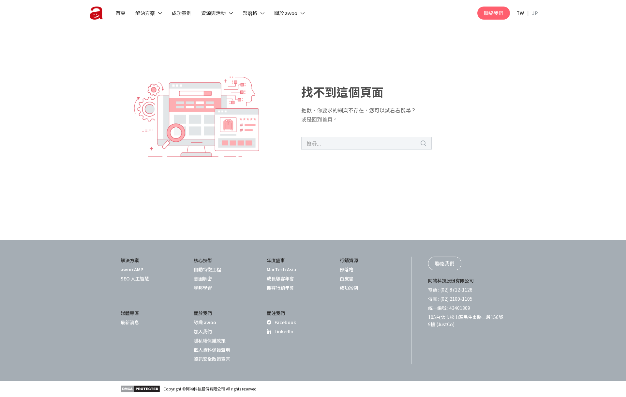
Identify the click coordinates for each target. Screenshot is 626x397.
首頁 (327, 119)
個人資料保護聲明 (212, 349)
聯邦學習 (203, 287)
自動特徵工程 (207, 269)
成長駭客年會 (280, 278)
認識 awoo (205, 322)
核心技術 (203, 260)
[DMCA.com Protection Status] (140, 389)
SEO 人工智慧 (135, 278)
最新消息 (130, 322)
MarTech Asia (281, 269)
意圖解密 (203, 278)
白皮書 (346, 278)
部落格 (346, 269)
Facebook (285, 322)
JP (535, 12)
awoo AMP (132, 269)
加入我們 (203, 331)
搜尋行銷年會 (280, 287)
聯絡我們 (493, 12)
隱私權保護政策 (210, 340)
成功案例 (349, 287)
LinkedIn (284, 331)
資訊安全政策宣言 (212, 359)
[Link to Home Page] (96, 13)
